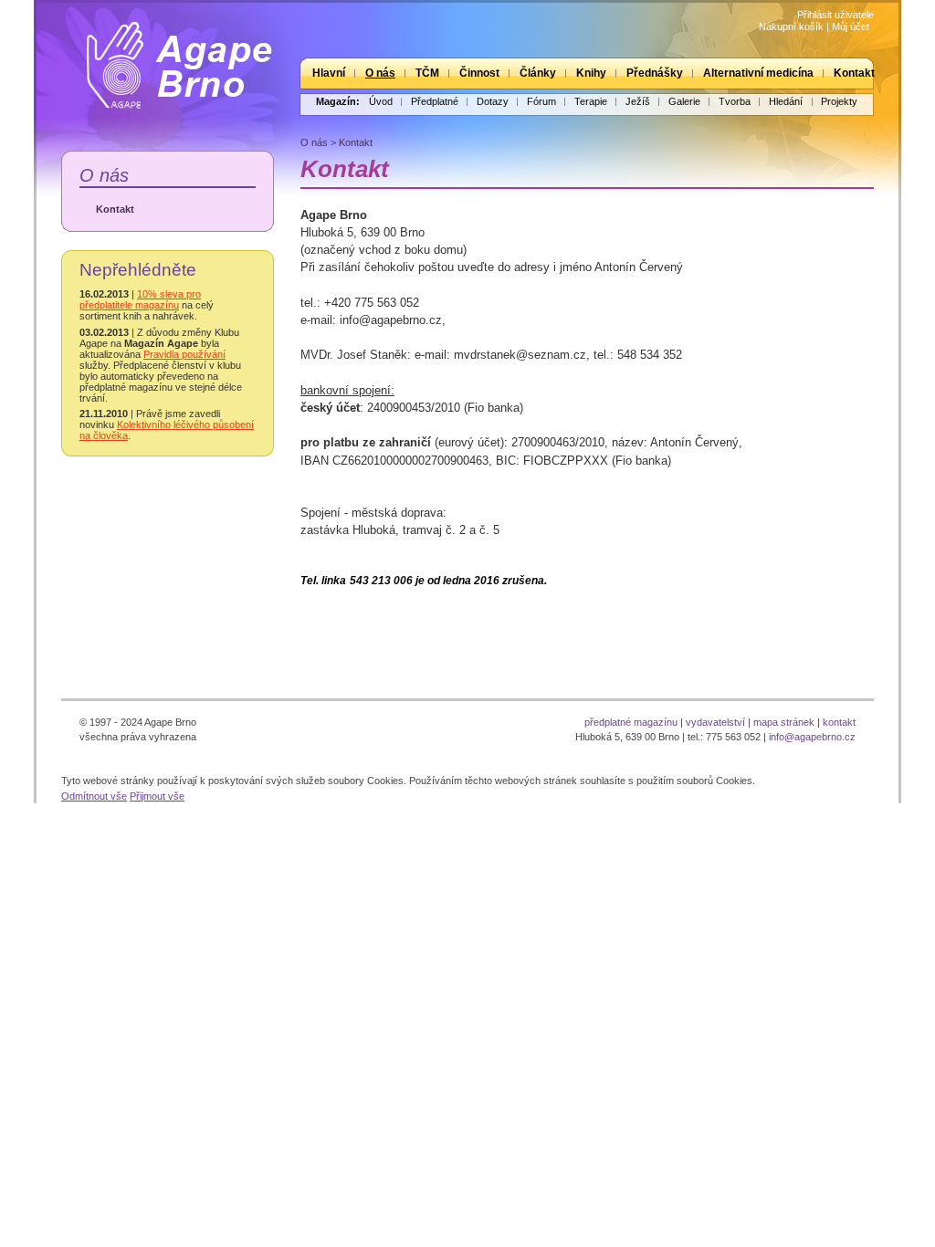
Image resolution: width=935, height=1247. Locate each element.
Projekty (839, 101)
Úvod (381, 101)
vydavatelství (715, 722)
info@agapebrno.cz (812, 736)
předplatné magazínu (631, 722)
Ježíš (637, 101)
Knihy (591, 73)
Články (538, 73)
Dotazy (493, 101)
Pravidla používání (184, 354)
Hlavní (328, 73)
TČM (427, 73)
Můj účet (850, 26)
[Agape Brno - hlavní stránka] (166, 58)
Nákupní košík (791, 26)
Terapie (590, 101)
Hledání (786, 101)
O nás (380, 73)
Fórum (541, 101)
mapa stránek (783, 722)
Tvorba (735, 101)
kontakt (839, 722)
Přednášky (654, 73)
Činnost (479, 73)
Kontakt (854, 73)
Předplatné (434, 101)
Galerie (684, 101)
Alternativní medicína (758, 73)
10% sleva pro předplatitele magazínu (140, 299)
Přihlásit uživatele (835, 14)
